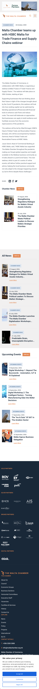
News (3, 619)
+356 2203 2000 (9, 643)
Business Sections (7, 591)
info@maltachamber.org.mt (13, 648)
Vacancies (5, 601)
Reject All (19, 685)
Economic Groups (7, 587)
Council (3, 583)
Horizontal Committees (9, 594)
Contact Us (5, 612)
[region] (19, 672)
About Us (4, 580)
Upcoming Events (15, 364)
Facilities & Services (8, 605)
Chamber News (8, 25)
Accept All (19, 674)
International (5, 633)
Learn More (13, 280)
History (3, 609)
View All (20, 189)
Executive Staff (6, 598)
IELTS (3, 637)
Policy (3, 626)
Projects (4, 629)
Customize (19, 679)
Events (3, 622)
